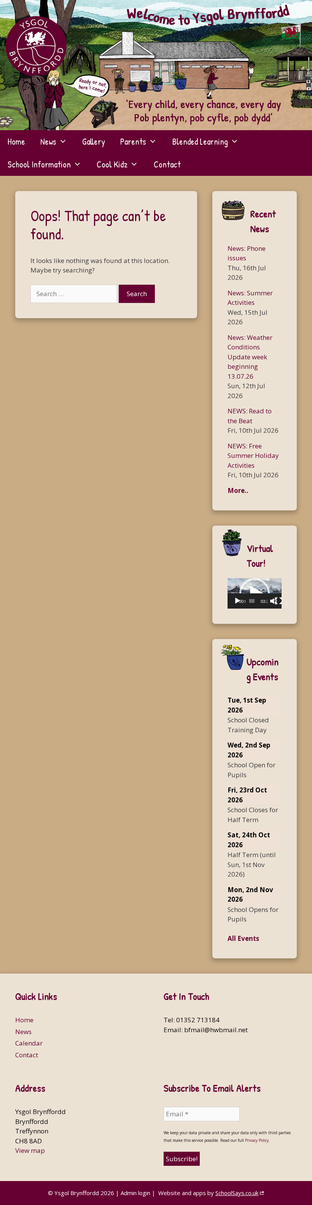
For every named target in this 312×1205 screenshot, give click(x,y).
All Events (243, 938)
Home (16, 141)
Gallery (93, 141)
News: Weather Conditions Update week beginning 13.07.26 (250, 357)
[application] (255, 593)
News (48, 141)
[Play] (237, 601)
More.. (238, 490)
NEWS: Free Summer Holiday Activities (253, 456)
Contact (167, 164)
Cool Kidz (112, 164)
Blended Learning (200, 141)
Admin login (135, 1193)
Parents (133, 141)
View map (30, 1150)
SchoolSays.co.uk (236, 1193)
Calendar (29, 1043)
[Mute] (273, 601)
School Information (39, 164)
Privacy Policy (257, 1140)
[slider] (252, 601)
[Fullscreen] (278, 601)
